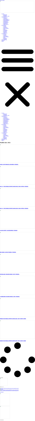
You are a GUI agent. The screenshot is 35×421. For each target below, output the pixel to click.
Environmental (5, 30)
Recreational (5, 31)
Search (3, 41)
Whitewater (5, 131)
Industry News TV (5, 24)
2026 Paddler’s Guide (6, 115)
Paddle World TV (4, 116)
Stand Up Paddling (6, 28)
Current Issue (5, 14)
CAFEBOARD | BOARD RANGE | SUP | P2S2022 (10, 296)
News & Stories (4, 25)
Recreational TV (5, 122)
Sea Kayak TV (5, 17)
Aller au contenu (2, 0)
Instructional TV (5, 21)
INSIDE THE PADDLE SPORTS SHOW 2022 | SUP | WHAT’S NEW (13, 318)
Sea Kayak (4, 34)
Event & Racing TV (6, 20)
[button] (17, 77)
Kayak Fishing (5, 27)
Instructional (5, 29)
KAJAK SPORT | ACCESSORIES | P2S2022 (8, 230)
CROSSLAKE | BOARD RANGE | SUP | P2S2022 (10, 274)
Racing (4, 37)
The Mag (3, 13)
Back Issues (5, 15)
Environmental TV (5, 22)
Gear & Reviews (4, 33)
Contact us (3, 40)
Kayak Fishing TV (5, 19)
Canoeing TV (5, 18)
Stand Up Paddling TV (6, 119)
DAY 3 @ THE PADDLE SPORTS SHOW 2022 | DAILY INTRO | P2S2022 (14, 186)
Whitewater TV (5, 23)
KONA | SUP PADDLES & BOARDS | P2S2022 (9, 164)
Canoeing (4, 26)
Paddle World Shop (4, 39)
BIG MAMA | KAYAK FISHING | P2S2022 (8, 252)
